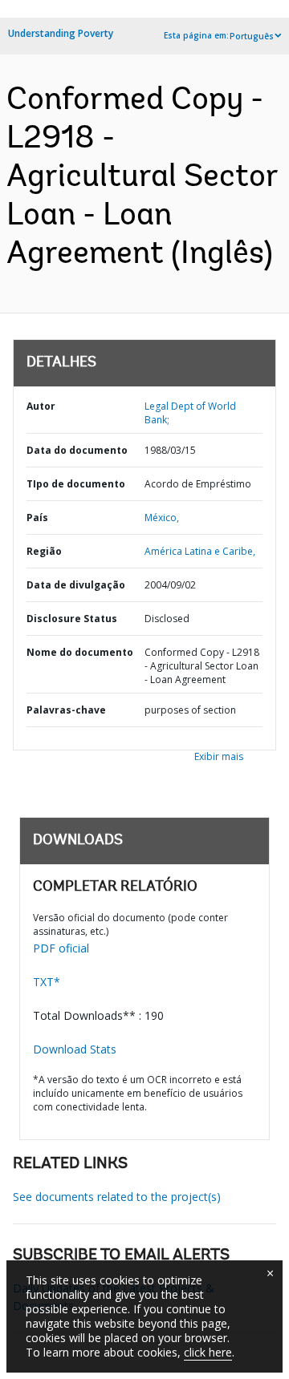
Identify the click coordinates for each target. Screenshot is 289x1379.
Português (252, 36)
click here (208, 1352)
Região (44, 551)
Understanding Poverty (60, 33)
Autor (40, 406)
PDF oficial (61, 948)
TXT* (46, 981)
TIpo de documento (75, 484)
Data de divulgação (75, 585)
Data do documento (77, 450)
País (37, 517)
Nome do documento (79, 652)
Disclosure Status (71, 618)
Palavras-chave (66, 710)
